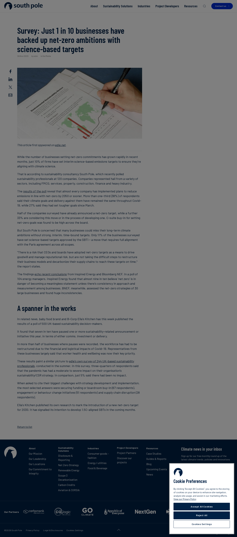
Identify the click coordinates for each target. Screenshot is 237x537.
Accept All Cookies (202, 506)
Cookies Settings (202, 524)
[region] (201, 498)
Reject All (201, 515)
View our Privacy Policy (184, 499)
